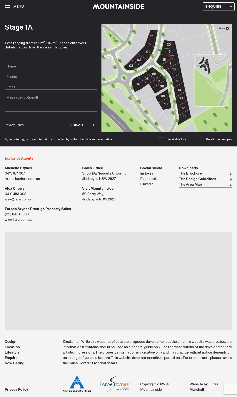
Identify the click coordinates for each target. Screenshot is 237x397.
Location (12, 347)
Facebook (148, 179)
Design (10, 342)
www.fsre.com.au (18, 220)
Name (11, 66)
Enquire (11, 358)
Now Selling (14, 363)
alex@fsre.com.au (19, 199)
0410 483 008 (15, 194)
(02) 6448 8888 (17, 214)
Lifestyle (12, 352)
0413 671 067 (15, 173)
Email (10, 87)
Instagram (148, 173)
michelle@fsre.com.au (22, 179)
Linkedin (146, 184)
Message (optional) (22, 97)
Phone (11, 77)
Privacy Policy (14, 125)
